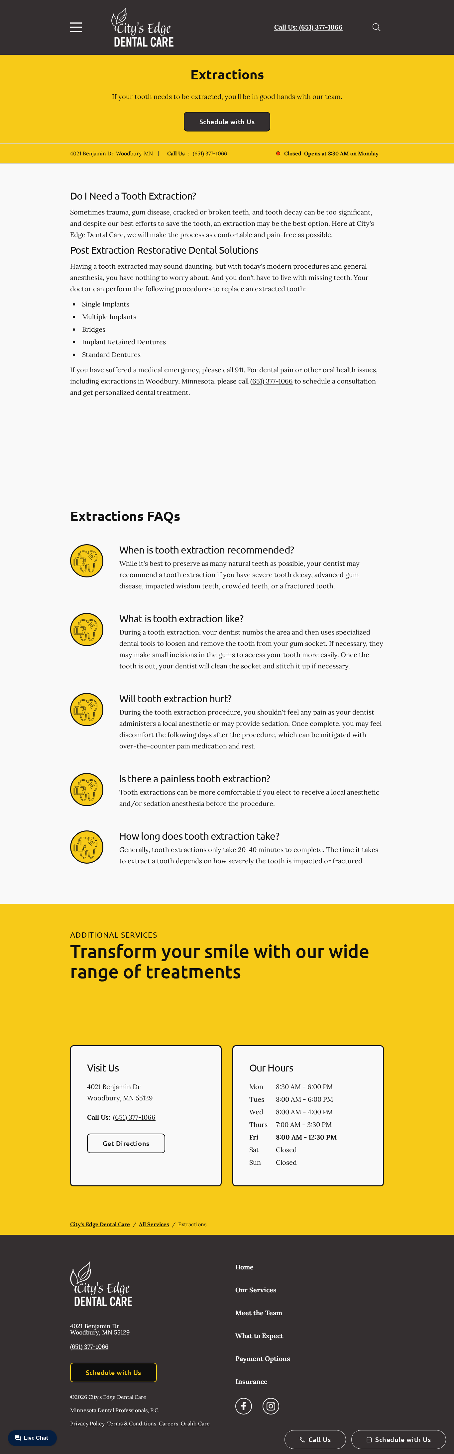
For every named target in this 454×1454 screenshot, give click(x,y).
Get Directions (126, 1143)
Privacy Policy (87, 1423)
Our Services (256, 1290)
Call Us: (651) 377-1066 (308, 27)
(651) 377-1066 (210, 153)
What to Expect (259, 1335)
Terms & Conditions (131, 1423)
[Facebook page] (243, 1406)
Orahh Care (195, 1423)
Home (244, 1267)
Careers (168, 1423)
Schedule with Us (227, 121)
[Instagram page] (271, 1406)
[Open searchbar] (376, 27)
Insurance (251, 1381)
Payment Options (262, 1358)
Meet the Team (258, 1313)
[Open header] (77, 27)
